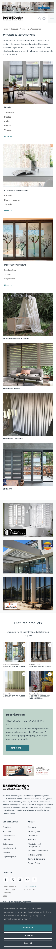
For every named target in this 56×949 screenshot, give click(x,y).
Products (7, 831)
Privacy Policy (34, 863)
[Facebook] (6, 879)
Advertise (32, 840)
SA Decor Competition (38, 851)
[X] (13, 879)
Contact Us (33, 835)
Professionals (9, 835)
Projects (6, 840)
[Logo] (20, 18)
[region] (28, 925)
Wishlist (6, 852)
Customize (28, 935)
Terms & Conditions (36, 859)
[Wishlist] (44, 18)
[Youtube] (27, 879)
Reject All (28, 943)
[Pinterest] (34, 879)
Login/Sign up (9, 857)
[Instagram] (20, 879)
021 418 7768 (30, 886)
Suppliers (7, 827)
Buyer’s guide (34, 831)
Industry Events (35, 855)
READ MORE (18, 748)
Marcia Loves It (9, 848)
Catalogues (8, 844)
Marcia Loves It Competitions (34, 845)
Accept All (28, 928)
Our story (32, 827)
